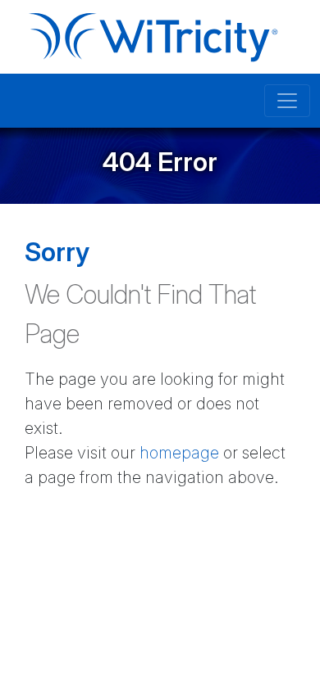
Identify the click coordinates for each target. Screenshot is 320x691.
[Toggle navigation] (287, 100)
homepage (179, 453)
